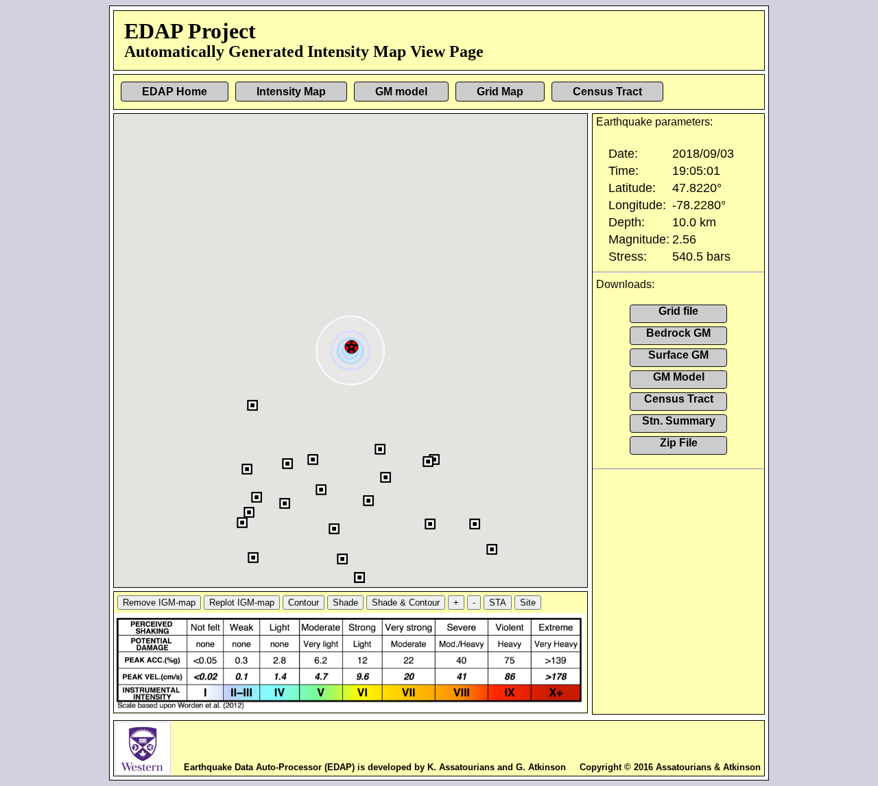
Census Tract (607, 91)
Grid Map (500, 91)
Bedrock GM (678, 333)
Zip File (679, 443)
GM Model (678, 377)
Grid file (678, 311)
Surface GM (678, 355)
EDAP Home (174, 91)
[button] (352, 345)
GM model (401, 91)
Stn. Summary (678, 421)
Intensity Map (291, 91)
